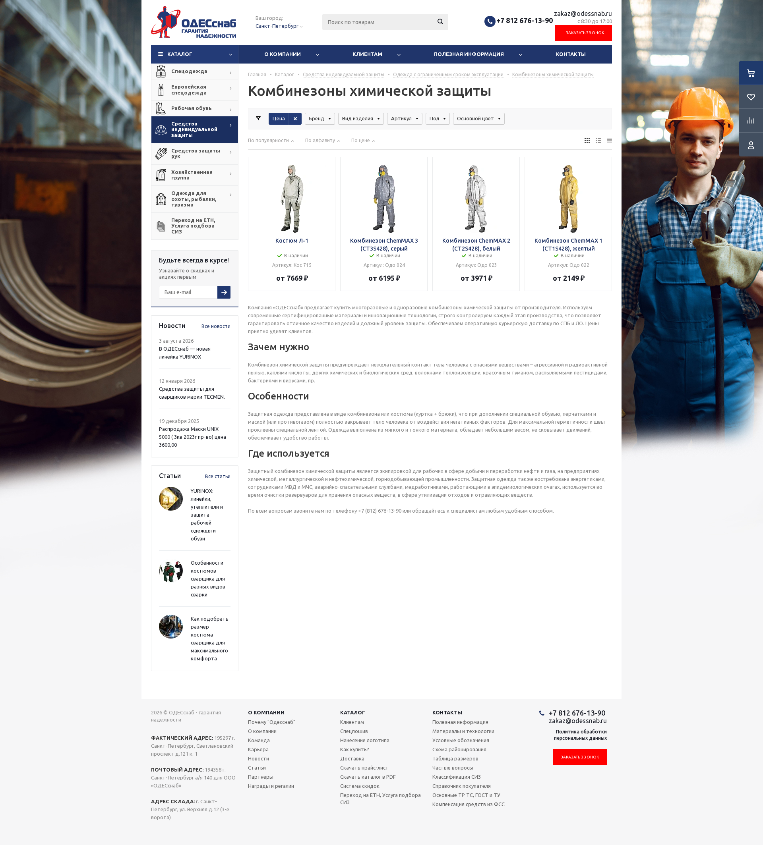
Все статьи (217, 476)
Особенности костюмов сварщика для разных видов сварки (208, 578)
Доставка (352, 758)
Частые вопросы (452, 767)
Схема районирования (459, 749)
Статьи (257, 767)
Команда (259, 740)
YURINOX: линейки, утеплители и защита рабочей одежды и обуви (207, 514)
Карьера (258, 749)
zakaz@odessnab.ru (583, 13)
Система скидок (360, 786)
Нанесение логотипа (364, 740)
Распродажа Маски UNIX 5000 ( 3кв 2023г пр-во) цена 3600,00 (192, 437)
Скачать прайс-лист (364, 767)
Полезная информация (469, 54)
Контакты (571, 54)
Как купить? (354, 749)
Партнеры (260, 776)
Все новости (215, 326)
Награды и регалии (271, 786)
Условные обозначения (460, 740)
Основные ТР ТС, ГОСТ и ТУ (466, 795)
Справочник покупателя (461, 786)
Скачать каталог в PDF (368, 776)
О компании (282, 54)
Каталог (179, 54)
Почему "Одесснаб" (271, 722)
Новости (258, 758)
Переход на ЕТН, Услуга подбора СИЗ (380, 798)
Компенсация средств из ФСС (468, 804)
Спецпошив (354, 731)
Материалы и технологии (463, 731)
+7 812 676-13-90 (524, 20)
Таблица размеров (455, 758)
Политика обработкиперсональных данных (580, 735)
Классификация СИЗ (456, 776)
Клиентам (367, 54)
